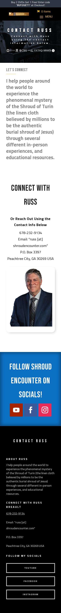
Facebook (30, 581)
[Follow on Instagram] (44, 410)
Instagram (30, 594)
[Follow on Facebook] (30, 410)
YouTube (30, 568)
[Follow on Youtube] (16, 410)
